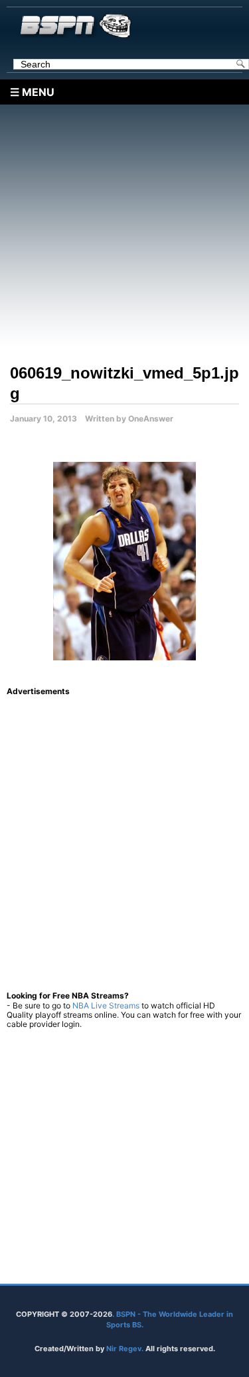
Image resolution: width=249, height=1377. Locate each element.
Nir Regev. (125, 1348)
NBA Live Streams (105, 1005)
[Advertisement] (124, 229)
